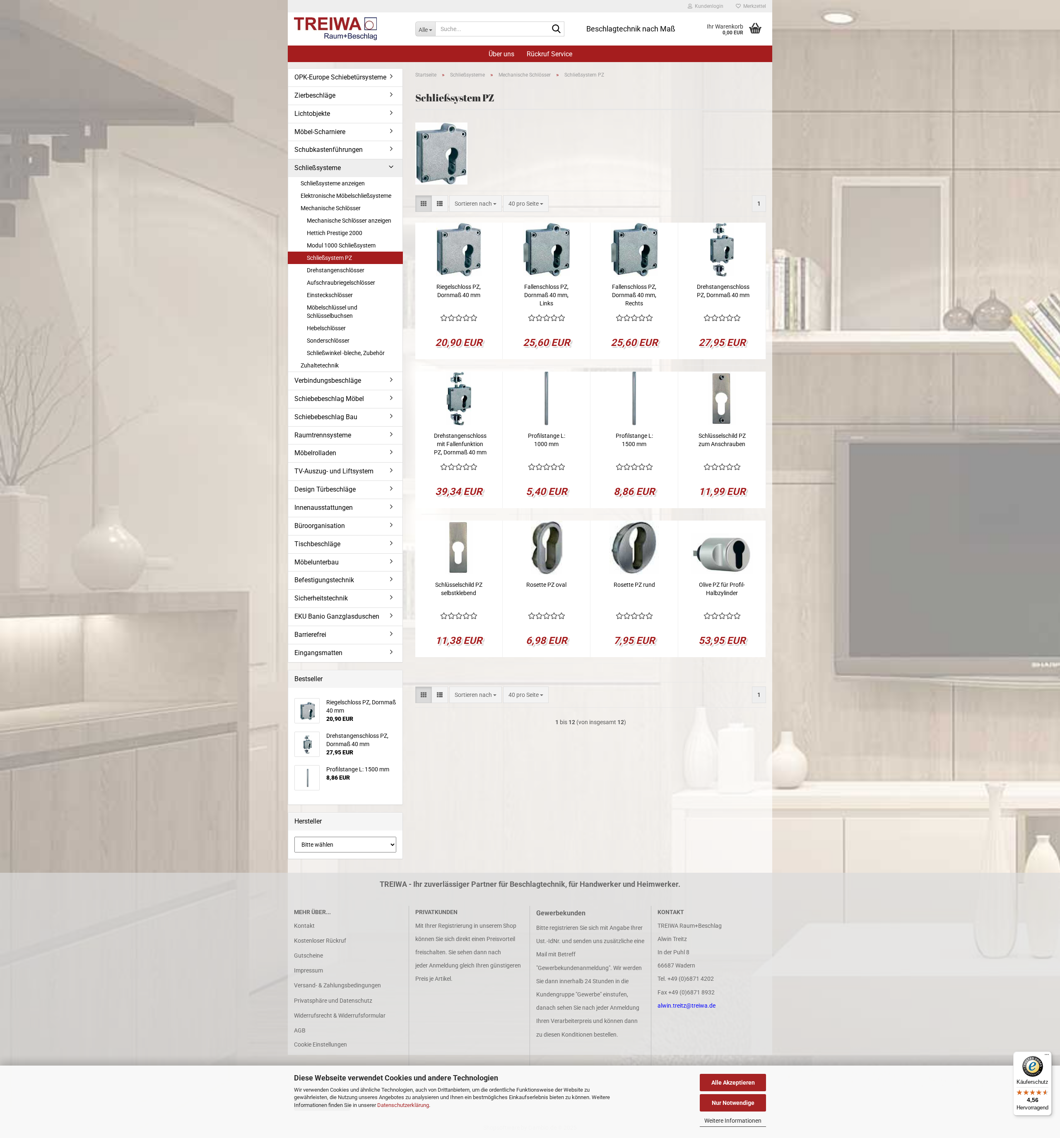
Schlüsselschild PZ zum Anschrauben (722, 439)
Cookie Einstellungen (320, 1044)
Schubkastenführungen (328, 150)
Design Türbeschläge (325, 489)
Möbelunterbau (316, 562)
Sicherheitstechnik (321, 598)
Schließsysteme (317, 168)
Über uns (501, 54)
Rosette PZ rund (634, 584)
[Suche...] (556, 29)
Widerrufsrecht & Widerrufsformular (339, 1015)
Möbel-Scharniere (319, 132)
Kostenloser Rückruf (320, 940)
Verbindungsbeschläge (327, 380)
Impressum (308, 970)
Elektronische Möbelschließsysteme (346, 195)
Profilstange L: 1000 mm (546, 439)
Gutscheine (308, 955)
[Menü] (1047, 1056)
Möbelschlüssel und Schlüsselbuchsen (332, 311)
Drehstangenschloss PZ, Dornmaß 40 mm (723, 290)
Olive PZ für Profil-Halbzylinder (722, 588)
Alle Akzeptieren (733, 1082)
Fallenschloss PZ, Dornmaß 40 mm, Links (546, 295)
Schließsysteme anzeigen (333, 183)
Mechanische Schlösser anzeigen (349, 220)
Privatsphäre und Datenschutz (333, 1000)
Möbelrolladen (315, 453)
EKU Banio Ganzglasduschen (336, 616)
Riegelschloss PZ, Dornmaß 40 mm (458, 290)
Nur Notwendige (733, 1103)
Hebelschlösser (326, 328)
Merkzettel (753, 6)
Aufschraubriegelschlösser (341, 282)
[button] (423, 203)
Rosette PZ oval (546, 584)
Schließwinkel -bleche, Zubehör (346, 353)
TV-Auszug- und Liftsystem (333, 471)
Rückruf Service (549, 54)
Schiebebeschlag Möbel (329, 399)
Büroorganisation (319, 526)
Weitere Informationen (732, 1120)
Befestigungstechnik (324, 580)
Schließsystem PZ (329, 257)
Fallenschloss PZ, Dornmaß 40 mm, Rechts (634, 295)
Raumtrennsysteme (322, 435)
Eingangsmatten (318, 653)
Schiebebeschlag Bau (325, 417)
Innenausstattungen (323, 507)
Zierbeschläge (314, 95)
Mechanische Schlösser (331, 208)
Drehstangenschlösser (335, 270)
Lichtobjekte (312, 114)
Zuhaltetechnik (320, 365)
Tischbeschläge (317, 544)
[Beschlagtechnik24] (348, 29)
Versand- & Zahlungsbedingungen (337, 985)
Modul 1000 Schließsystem (341, 245)
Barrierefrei (310, 635)
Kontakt (304, 925)
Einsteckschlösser (330, 295)
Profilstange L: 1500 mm (634, 439)
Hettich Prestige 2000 (334, 233)
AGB (300, 1030)
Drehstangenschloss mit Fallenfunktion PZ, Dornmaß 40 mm (460, 444)
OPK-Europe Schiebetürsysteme (340, 77)
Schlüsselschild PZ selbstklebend (458, 588)
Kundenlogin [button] (707, 6)
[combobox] (475, 203)
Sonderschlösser (328, 340)
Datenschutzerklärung (403, 1105)
